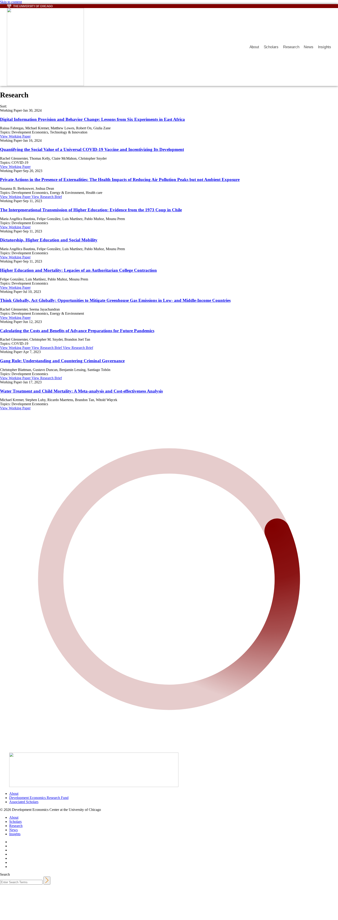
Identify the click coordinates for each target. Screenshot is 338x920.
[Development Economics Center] (125, 47)
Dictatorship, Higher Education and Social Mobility (48, 240)
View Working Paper (15, 136)
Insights (324, 47)
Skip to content (11, 2)
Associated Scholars (23, 802)
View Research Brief (47, 197)
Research (291, 47)
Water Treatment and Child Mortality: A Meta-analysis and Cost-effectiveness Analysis (81, 391)
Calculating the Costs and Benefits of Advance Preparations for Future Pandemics (77, 330)
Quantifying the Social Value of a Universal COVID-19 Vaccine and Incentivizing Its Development (92, 149)
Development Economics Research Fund (39, 798)
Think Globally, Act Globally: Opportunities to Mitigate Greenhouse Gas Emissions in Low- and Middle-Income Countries (115, 300)
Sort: (3, 106)
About (254, 47)
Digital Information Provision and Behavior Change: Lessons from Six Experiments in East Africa (92, 119)
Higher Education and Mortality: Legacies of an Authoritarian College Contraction (78, 270)
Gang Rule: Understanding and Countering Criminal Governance (62, 360)
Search (5, 874)
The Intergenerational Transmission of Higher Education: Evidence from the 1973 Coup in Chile (91, 209)
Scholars (271, 47)
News (308, 47)
